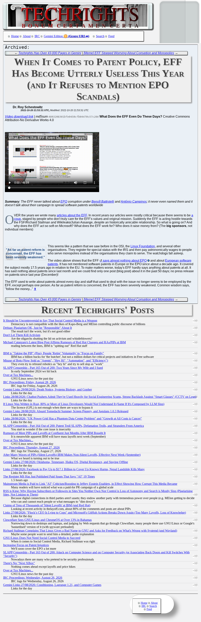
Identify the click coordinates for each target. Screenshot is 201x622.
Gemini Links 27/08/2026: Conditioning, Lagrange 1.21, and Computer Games (52, 585)
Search (100, 36)
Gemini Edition (53, 36)
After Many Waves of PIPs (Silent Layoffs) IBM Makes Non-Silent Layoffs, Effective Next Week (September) (72, 454)
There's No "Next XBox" (19, 563)
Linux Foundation (143, 246)
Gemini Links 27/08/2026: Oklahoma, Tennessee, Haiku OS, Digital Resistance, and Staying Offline (65, 462)
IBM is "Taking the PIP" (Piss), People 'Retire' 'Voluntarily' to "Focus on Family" (53, 353)
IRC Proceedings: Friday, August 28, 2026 (29, 382)
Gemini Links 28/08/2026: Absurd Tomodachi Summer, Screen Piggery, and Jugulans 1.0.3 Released (65, 411)
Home (15, 36)
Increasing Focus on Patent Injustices (26, 545)
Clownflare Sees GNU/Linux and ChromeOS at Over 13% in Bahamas (47, 519)
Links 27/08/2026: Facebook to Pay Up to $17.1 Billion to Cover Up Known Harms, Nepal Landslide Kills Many (74, 469)
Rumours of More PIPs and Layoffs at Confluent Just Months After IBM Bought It (54, 433)
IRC (37, 36)
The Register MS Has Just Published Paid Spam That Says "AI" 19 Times (49, 476)
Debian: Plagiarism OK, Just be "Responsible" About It (37, 327)
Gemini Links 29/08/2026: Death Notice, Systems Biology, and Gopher (47, 389)
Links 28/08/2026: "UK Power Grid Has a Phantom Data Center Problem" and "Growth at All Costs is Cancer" (72, 418)
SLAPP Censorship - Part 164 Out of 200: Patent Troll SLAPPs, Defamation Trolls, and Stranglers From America (73, 425)
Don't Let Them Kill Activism (21, 335)
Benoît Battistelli (102, 201)
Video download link (19, 116)
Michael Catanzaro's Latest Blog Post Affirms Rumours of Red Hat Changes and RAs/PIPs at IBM (64, 342)
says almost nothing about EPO (125, 260)
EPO (63, 201)
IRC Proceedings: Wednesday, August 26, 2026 (32, 577)
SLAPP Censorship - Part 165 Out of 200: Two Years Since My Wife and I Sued (53, 367)
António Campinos (134, 201)
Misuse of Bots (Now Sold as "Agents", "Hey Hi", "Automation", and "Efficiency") (55, 360)
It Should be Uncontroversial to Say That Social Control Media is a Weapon (50, 320)
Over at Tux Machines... (18, 375)
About (27, 36)
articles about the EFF (72, 215)
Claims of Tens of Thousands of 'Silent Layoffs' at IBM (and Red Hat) (46, 505)
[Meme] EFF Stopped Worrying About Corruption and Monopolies (129, 53)
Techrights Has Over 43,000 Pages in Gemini (49, 53)
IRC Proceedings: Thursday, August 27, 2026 (31, 447)
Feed (111, 36)
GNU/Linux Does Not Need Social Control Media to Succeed (41, 537)
